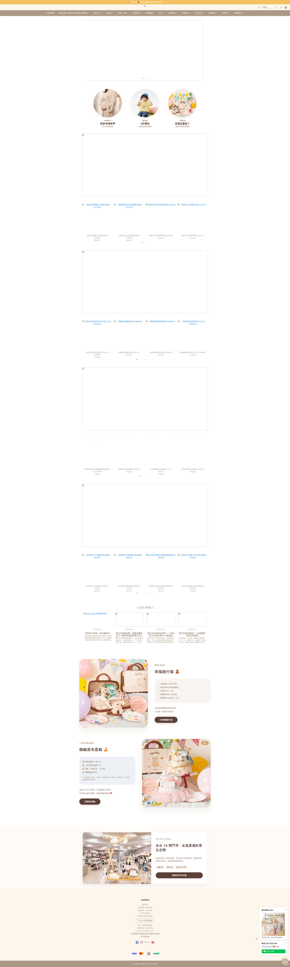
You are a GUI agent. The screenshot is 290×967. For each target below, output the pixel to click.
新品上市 (96, 13)
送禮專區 (237, 13)
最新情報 (50, 13)
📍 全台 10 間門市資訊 (145, 920)
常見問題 (149, 910)
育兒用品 (198, 13)
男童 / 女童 (122, 13)
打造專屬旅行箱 (166, 720)
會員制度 (141, 907)
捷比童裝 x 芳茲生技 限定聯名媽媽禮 (73, 13)
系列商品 (172, 13)
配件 (161, 13)
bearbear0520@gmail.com (145, 931)
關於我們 (145, 905)
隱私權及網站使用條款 (145, 916)
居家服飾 (149, 13)
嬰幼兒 (109, 13)
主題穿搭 (185, 13)
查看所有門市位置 (179, 875)
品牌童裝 (136, 13)
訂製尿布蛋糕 (89, 802)
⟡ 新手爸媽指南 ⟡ (145, 913)
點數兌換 (149, 907)
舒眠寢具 (211, 13)
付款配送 (141, 910)
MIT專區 (225, 13)
